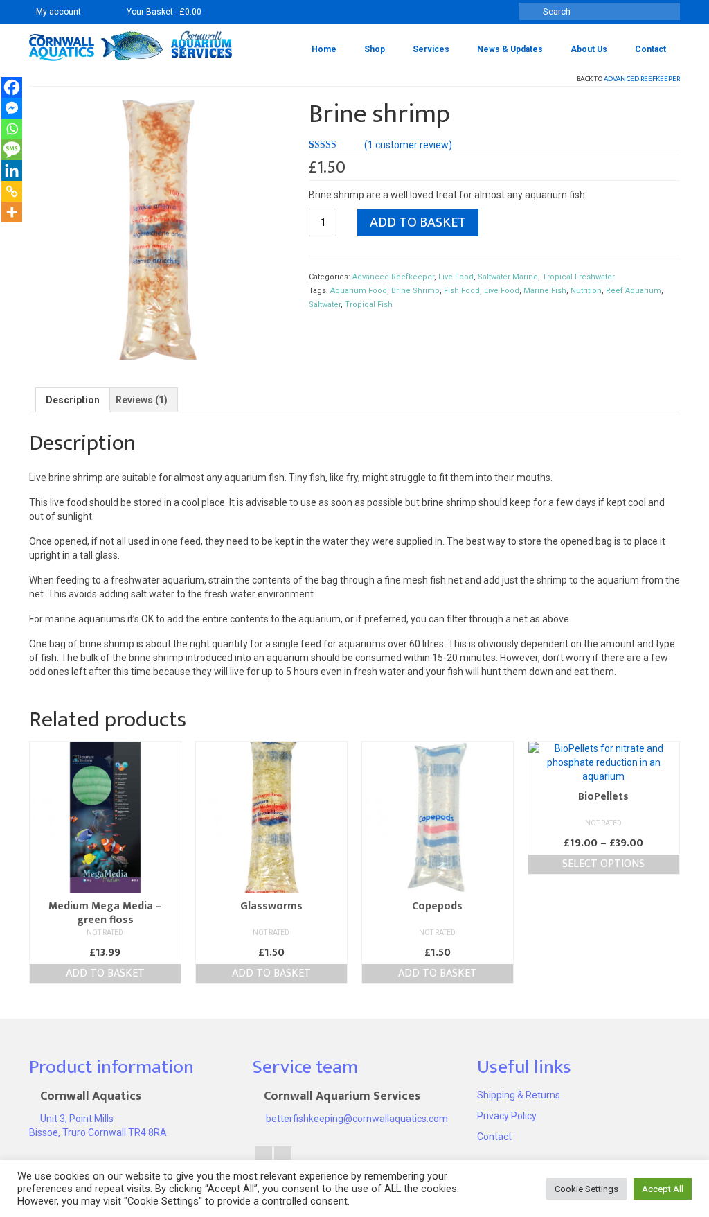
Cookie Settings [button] (586, 1189)
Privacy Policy (507, 1115)
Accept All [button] (662, 1189)
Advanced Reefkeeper (642, 79)
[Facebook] (11, 87)
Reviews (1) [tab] (142, 399)
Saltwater (325, 304)
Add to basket (418, 222)
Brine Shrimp (415, 290)
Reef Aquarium (633, 290)
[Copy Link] (11, 191)
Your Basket (163, 12)
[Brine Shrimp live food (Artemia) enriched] (158, 229)
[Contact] (98, 12)
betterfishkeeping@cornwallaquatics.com (356, 1118)
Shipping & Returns (518, 1095)
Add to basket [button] (105, 973)
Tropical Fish (369, 304)
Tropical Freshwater (578, 276)
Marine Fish (544, 290)
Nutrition (586, 290)
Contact (494, 1136)
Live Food (456, 276)
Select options (603, 864)
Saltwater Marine (508, 276)
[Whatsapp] (11, 129)
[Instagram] (282, 1157)
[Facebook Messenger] (11, 108)
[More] (11, 212)
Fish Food (462, 290)
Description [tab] (73, 399)
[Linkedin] (11, 170)
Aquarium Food (358, 290)
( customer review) (408, 144)
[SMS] (11, 149)
